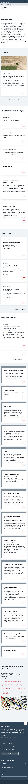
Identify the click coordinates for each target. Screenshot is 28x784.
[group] (14, 76)
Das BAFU (4, 774)
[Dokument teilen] (26, 12)
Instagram (16, 747)
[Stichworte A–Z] (23, 1)
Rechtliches (3, 782)
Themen (4, 763)
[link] (14, 375)
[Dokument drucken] (23, 12)
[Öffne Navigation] (26, 7)
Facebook (5, 747)
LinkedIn (12, 749)
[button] (9, 99)
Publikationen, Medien (7, 767)
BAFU (5, 7)
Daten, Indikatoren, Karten (8, 771)
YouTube (5, 749)
